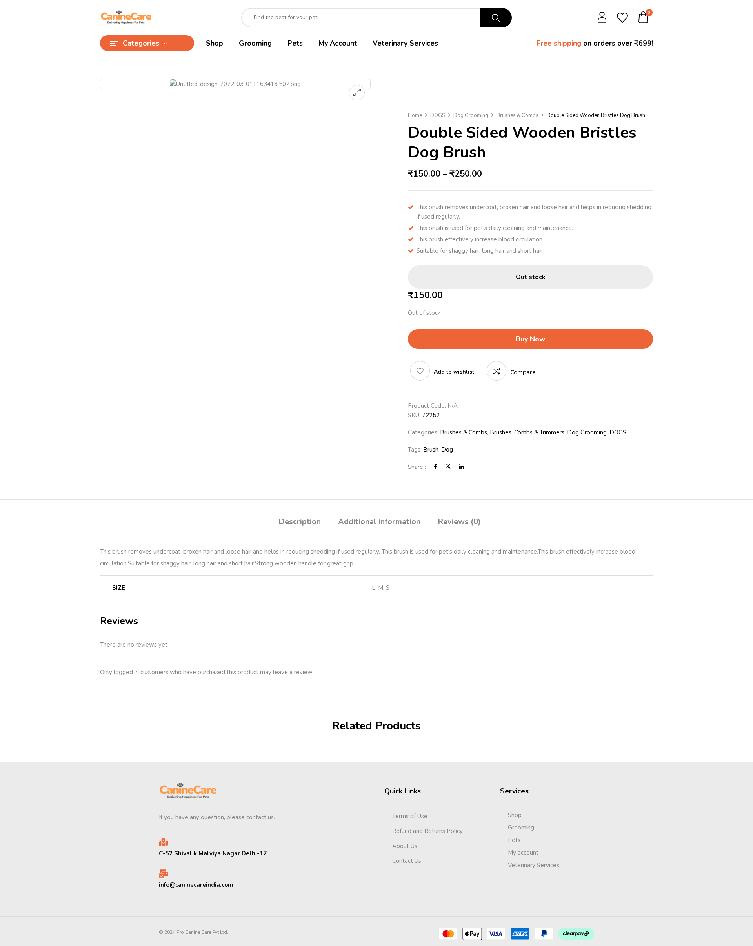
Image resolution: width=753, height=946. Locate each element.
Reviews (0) (459, 521)
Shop (515, 815)
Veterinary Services (533, 865)
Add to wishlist (454, 371)
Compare (523, 372)
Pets (514, 840)
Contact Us (406, 861)
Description (299, 521)
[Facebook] (435, 467)
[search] (496, 17)
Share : (417, 467)
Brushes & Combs (517, 115)
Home (415, 115)
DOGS (437, 115)
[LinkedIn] (461, 467)
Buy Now (530, 339)
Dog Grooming (470, 115)
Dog (447, 450)
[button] (643, 18)
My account (523, 853)
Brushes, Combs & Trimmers (527, 432)
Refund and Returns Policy (427, 831)
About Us (404, 846)
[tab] (299, 523)
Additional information (379, 521)
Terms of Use (409, 816)
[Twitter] (448, 467)
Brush (430, 450)
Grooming (521, 827)
